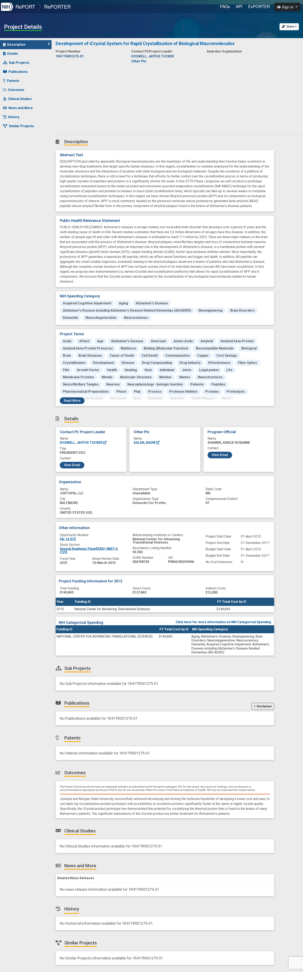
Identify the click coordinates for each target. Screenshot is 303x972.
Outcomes (16, 90)
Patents (13, 81)
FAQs (225, 6)
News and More (20, 108)
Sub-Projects (19, 63)
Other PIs (138, 61)
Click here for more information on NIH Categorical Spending (223, 622)
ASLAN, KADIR (145, 443)
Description (16, 45)
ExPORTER (259, 6)
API (239, 6)
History (13, 117)
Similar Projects (21, 126)
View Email (72, 465)
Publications (18, 72)
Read (72, 401)
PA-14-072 (68, 539)
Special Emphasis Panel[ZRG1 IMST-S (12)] (89, 550)
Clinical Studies (20, 99)
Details (12, 54)
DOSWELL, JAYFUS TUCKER (81, 443)
